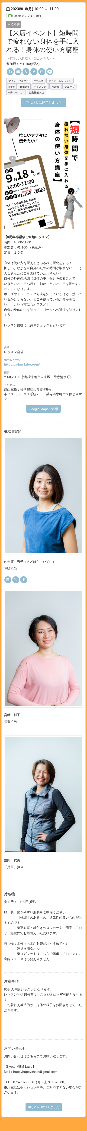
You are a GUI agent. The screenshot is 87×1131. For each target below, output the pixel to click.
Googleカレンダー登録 (26, 16)
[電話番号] (26, 71)
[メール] (18, 71)
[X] (15, 579)
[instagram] (41, 71)
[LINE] (49, 71)
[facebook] (33, 71)
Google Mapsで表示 (43, 409)
